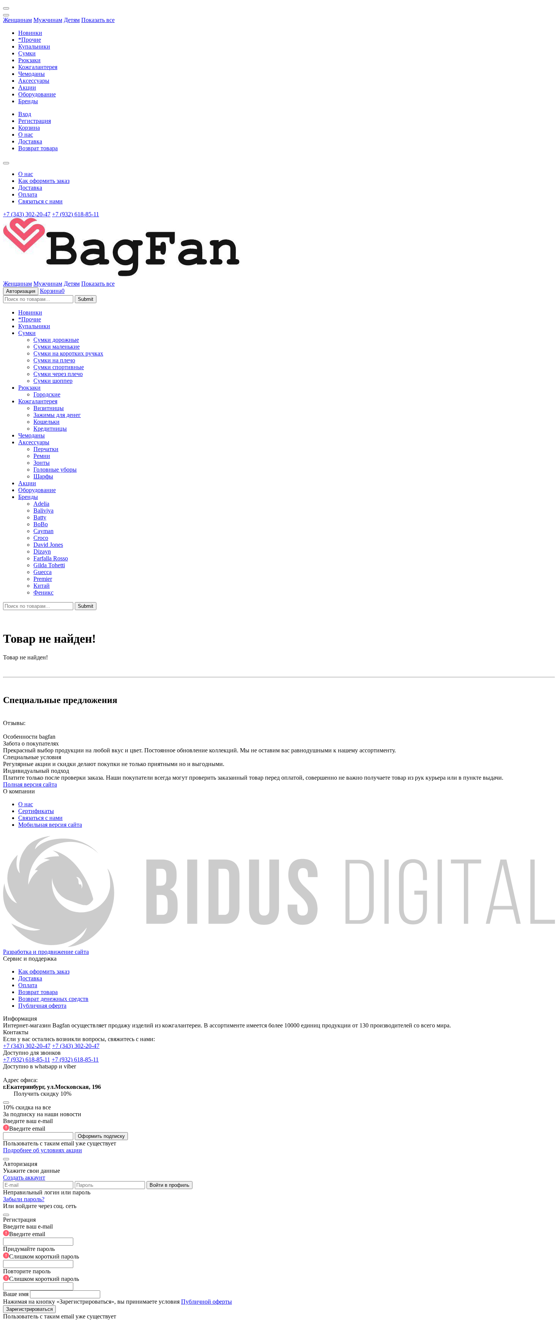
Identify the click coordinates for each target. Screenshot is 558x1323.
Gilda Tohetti (49, 565)
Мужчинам (47, 20)
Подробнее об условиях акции (42, 1150)
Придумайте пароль (41, 1253)
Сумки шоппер (53, 381)
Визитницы (48, 408)
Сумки (27, 53)
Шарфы (43, 476)
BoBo (40, 524)
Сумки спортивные (58, 367)
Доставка (30, 141)
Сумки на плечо (54, 360)
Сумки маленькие (56, 346)
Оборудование (37, 94)
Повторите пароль (41, 1275)
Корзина (29, 127)
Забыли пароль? (23, 1199)
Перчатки (45, 449)
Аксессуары (33, 80)
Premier (42, 579)
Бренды (28, 101)
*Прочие (29, 39)
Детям (72, 20)
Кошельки (46, 421)
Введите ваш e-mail (28, 1125)
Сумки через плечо (58, 374)
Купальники (34, 46)
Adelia (41, 503)
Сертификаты (36, 811)
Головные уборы (55, 469)
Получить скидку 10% (42, 1093)
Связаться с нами (40, 201)
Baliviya (43, 510)
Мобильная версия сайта (50, 824)
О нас (25, 134)
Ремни (41, 456)
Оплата (27, 194)
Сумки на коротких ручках (68, 353)
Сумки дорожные (56, 340)
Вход (24, 114)
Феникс (43, 592)
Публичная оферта (42, 1005)
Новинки (30, 33)
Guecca (42, 572)
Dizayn (42, 551)
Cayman (43, 531)
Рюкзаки (29, 60)
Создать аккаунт (24, 1177)
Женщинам (17, 20)
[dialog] (279, 1265)
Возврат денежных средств (53, 999)
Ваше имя (15, 1294)
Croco (40, 538)
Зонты (41, 462)
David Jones (48, 544)
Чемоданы (31, 74)
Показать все (98, 20)
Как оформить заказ (43, 181)
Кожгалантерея (37, 67)
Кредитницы (50, 428)
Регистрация (34, 121)
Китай (41, 585)
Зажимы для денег (57, 415)
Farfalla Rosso (50, 558)
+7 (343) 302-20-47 (26, 214)
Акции (27, 87)
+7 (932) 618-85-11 (75, 214)
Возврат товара (38, 148)
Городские (46, 394)
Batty (39, 517)
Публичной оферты (206, 1301)
